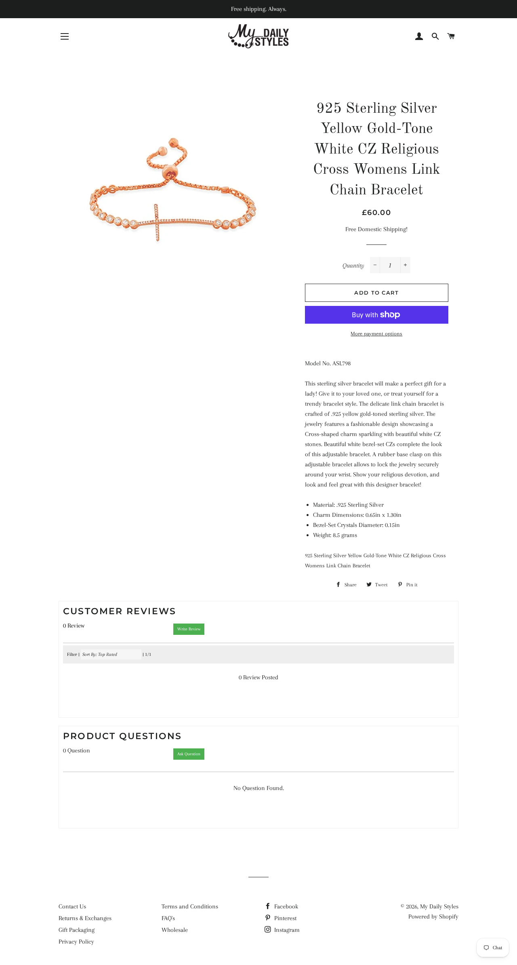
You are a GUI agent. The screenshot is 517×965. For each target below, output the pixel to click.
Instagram (286, 929)
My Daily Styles (439, 906)
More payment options (376, 334)
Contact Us (72, 906)
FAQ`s (168, 918)
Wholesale (175, 929)
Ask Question (188, 753)
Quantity (353, 265)
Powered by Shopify (433, 916)
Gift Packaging (77, 929)
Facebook (285, 906)
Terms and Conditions (190, 906)
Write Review (188, 629)
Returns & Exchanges (85, 918)
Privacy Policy (76, 941)
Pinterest (284, 918)
